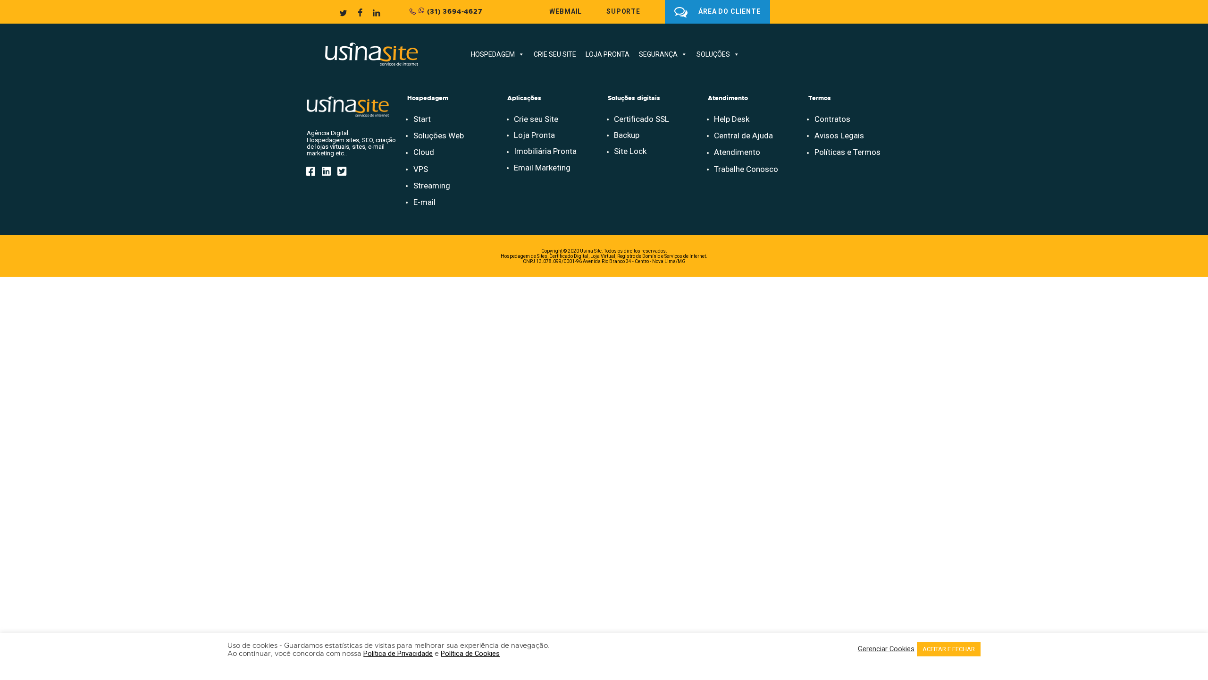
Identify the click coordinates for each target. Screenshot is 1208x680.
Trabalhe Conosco (746, 169)
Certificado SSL (641, 119)
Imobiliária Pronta (545, 151)
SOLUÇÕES (713, 54)
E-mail (424, 202)
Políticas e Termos (847, 152)
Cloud (423, 152)
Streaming (431, 185)
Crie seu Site (536, 119)
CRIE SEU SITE (555, 54)
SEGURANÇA (658, 54)
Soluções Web (438, 135)
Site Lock (630, 151)
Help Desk (731, 119)
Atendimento (737, 152)
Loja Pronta (534, 135)
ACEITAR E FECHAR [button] (949, 649)
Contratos (832, 119)
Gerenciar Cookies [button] (886, 649)
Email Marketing (542, 167)
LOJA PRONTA (607, 54)
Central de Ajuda (743, 135)
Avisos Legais (839, 135)
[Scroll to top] (1178, 606)
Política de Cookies (470, 653)
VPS (420, 169)
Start (422, 119)
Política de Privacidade (398, 653)
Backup (626, 135)
